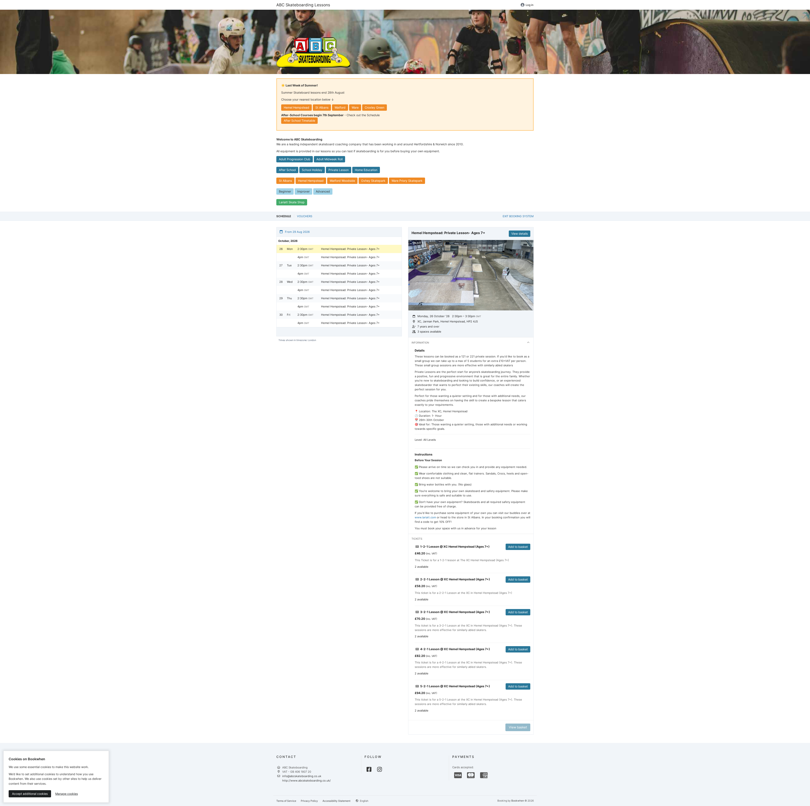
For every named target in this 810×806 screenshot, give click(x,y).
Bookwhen (517, 800)
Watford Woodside (342, 180)
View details (519, 233)
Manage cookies (66, 793)
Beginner (285, 191)
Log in (529, 5)
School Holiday (312, 170)
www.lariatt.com (425, 517)
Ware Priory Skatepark (407, 180)
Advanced (323, 191)
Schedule (283, 216)
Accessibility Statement (336, 800)
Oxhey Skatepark (373, 180)
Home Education (366, 170)
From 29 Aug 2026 (297, 231)
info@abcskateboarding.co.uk (301, 776)
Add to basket (518, 547)
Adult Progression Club (294, 159)
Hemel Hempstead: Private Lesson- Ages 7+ (350, 249)
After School (287, 170)
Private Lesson (338, 170)
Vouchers (304, 216)
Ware (355, 107)
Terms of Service (286, 800)
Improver (303, 191)
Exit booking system (518, 216)
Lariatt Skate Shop (292, 202)
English (363, 800)
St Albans (321, 107)
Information (420, 342)
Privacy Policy (309, 800)
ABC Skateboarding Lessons (303, 4)
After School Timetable (299, 120)
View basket (518, 727)
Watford (340, 107)
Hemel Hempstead (296, 107)
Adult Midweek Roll (329, 159)
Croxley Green (374, 107)
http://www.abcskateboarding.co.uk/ (306, 780)
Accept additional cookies (30, 793)
